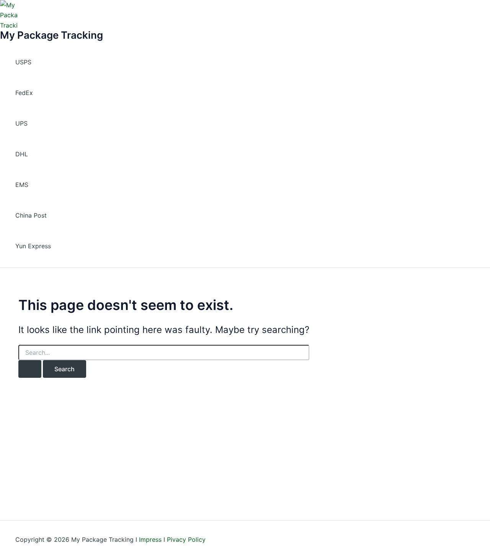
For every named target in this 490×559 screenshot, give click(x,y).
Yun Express (33, 246)
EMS (21, 185)
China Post (31, 215)
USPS (23, 62)
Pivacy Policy (186, 539)
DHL (21, 154)
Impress (150, 539)
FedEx (24, 93)
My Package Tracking (51, 35)
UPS (21, 123)
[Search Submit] (29, 369)
